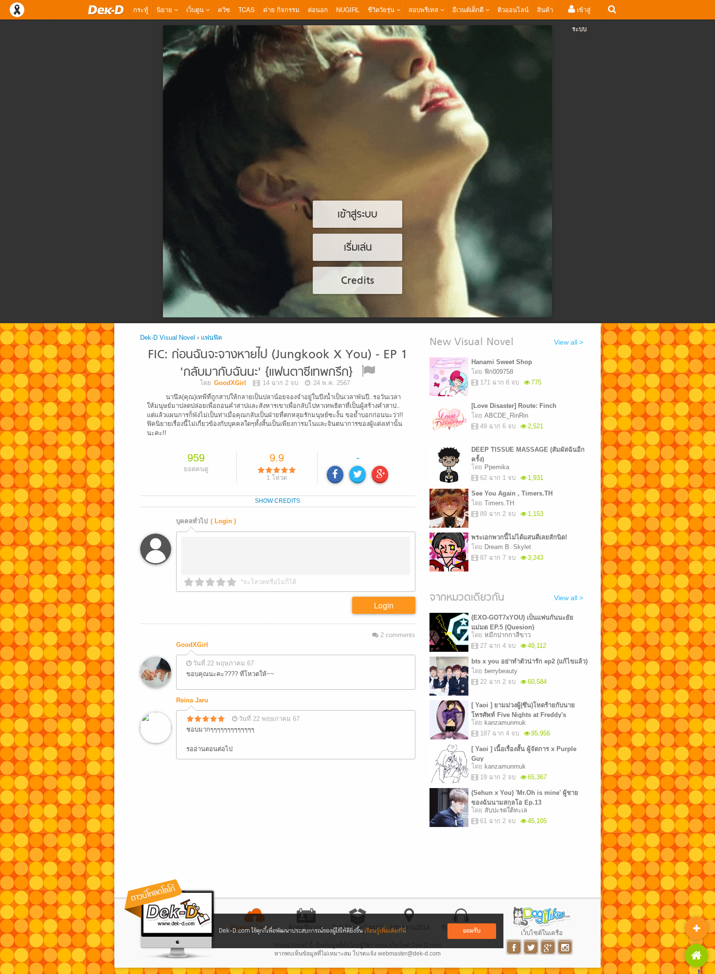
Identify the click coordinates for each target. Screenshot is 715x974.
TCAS (246, 9)
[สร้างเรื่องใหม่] (696, 928)
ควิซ (224, 9)
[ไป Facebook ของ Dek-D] (514, 947)
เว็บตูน (196, 9)
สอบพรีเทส (424, 9)
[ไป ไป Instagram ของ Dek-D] (565, 947)
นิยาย (165, 9)
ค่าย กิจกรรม (281, 9)
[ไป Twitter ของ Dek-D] (531, 947)
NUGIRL (347, 9)
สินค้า (545, 9)
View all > (568, 342)
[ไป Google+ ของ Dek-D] (548, 947)
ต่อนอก (318, 9)
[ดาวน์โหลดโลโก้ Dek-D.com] (170, 919)
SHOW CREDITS (277, 500)
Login (383, 605)
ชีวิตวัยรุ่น (382, 9)
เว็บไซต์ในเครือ (542, 932)
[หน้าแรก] (106, 9)
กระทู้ (140, 9)
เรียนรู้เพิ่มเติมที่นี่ (385, 931)
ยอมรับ (472, 931)
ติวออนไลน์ (513, 9)
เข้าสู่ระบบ (581, 19)
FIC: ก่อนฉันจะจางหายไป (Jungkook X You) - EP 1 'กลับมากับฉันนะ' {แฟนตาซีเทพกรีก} (278, 364)
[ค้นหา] (612, 9)
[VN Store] (696, 955)
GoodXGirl (192, 644)
